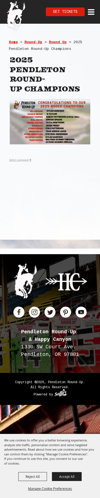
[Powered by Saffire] (61, 393)
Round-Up (33, 42)
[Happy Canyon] (66, 283)
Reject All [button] (33, 476)
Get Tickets (65, 11)
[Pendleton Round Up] (16, 16)
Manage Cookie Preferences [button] (50, 488)
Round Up (58, 42)
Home (13, 42)
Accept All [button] (66, 476)
